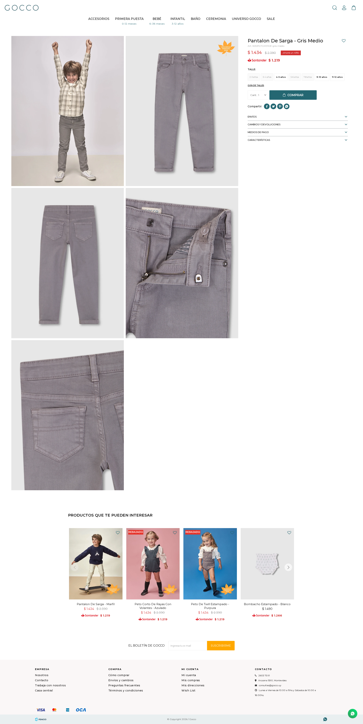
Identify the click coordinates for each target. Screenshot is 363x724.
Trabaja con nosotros (50, 685)
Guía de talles (256, 85)
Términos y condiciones (125, 690)
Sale (271, 19)
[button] (334, 7)
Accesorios (98, 19)
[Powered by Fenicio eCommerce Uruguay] (40, 719)
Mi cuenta (189, 675)
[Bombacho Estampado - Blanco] (267, 563)
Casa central (44, 690)
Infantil (177, 19)
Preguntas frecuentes (124, 685)
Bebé (157, 19)
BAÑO (195, 19)
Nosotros (41, 675)
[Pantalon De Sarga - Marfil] (96, 563)
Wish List (188, 690)
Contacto (41, 680)
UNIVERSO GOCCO (246, 19)
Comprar (295, 95)
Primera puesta (129, 19)
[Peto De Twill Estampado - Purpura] (210, 563)
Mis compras (191, 680)
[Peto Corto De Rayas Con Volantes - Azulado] (153, 563)
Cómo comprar (119, 675)
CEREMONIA (216, 19)
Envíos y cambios (121, 680)
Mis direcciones (193, 685)
